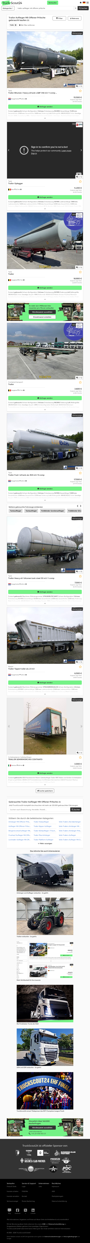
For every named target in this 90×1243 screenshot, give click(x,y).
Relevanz (75, 18)
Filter (60, 18)
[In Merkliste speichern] (80, 90)
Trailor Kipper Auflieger (43, 826)
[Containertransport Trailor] (45, 351)
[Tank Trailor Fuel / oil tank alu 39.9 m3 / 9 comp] (45, 441)
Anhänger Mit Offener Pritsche (20, 822)
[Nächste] (81, 59)
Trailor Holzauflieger (41, 822)
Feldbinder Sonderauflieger (52, 511)
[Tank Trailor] (45, 241)
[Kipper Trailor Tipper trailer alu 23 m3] (45, 635)
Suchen (84, 8)
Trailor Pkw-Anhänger (42, 835)
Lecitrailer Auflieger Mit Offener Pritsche (24, 840)
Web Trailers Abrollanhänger (70, 822)
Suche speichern (46, 791)
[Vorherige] (9, 59)
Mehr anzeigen (46, 843)
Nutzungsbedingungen (70, 1236)
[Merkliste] (81, 3)
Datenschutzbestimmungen (52, 1236)
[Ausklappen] (45, 118)
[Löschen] (76, 8)
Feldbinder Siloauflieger (78, 511)
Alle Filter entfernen (27, 25)
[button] (87, 3)
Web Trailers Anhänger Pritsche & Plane (74, 831)
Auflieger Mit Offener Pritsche (20, 826)
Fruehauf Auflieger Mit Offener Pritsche (24, 835)
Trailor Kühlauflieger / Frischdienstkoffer (49, 831)
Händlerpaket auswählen (42, 312)
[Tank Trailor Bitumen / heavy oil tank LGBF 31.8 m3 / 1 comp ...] (45, 59)
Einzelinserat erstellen (42, 317)
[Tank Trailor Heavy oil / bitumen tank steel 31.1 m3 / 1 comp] (45, 545)
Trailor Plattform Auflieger (43, 840)
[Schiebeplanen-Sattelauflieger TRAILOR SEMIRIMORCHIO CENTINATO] (45, 726)
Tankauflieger (15, 511)
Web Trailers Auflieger (67, 835)
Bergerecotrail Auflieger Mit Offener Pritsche (26, 831)
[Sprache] (84, 3)
